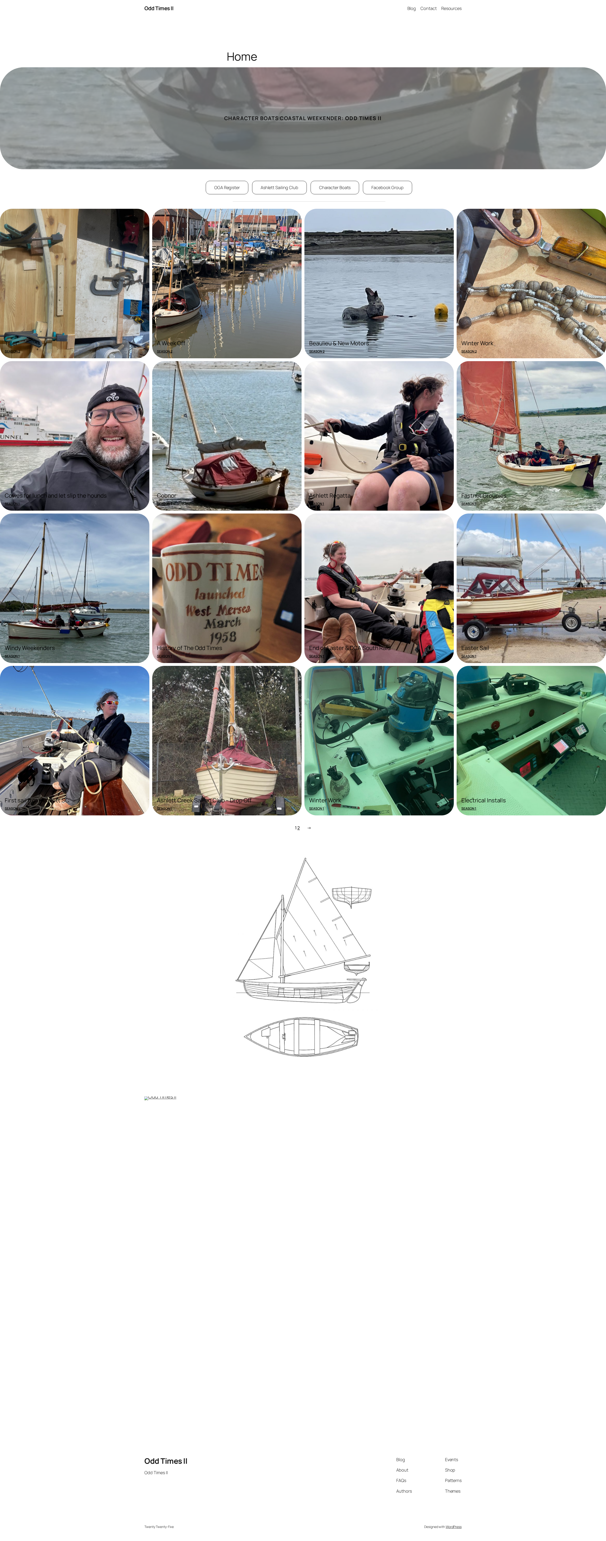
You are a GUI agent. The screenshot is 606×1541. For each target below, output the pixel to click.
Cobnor (166, 495)
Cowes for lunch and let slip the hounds (56, 495)
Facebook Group (387, 187)
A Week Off (171, 343)
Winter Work (477, 343)
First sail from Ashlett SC (37, 800)
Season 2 (12, 351)
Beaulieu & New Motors (339, 343)
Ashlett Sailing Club (279, 187)
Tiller (11, 343)
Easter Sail (475, 648)
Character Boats (335, 187)
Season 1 (12, 503)
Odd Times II (158, 8)
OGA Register (227, 187)
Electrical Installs (483, 800)
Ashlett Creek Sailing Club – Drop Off (204, 800)
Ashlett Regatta (330, 495)
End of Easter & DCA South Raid (350, 648)
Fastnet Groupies (483, 495)
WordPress (454, 1526)
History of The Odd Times (189, 648)
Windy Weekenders (30, 648)
